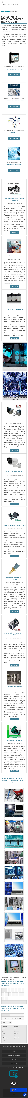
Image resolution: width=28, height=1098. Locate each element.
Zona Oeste (19, 1015)
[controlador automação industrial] (14, 841)
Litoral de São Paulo (7, 1022)
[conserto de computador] (14, 935)
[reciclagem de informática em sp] (14, 826)
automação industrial (14, 11)
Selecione (4, 989)
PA (6, 998)
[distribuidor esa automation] (14, 919)
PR (23, 989)
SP (19, 989)
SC (2, 994)
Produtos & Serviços (14, 1055)
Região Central (6, 1015)
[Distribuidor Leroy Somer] (14, 737)
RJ (9, 989)
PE (9, 994)
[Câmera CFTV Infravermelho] (14, 468)
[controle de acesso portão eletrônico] (14, 903)
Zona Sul (4, 1018)
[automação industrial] (14, 795)
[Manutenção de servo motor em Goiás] (14, 629)
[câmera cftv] (14, 888)
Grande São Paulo (19, 1018)
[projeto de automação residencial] (14, 857)
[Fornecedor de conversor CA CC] (14, 522)
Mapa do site (14, 1063)
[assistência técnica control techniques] (15, 355)
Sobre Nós (14, 1059)
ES (16, 989)
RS (6, 994)
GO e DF (21, 994)
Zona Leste (10, 1018)
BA (13, 994)
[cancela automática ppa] (14, 872)
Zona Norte (13, 1015)
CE (16, 994)
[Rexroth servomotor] (14, 683)
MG (12, 989)
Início (14, 1051)
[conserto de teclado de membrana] (14, 810)
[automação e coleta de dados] (14, 966)
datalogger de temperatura (6, 13)
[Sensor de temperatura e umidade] (14, 574)
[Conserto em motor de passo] (14, 416)
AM (3, 998)
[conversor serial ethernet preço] (14, 950)
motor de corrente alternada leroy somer (9, 14)
